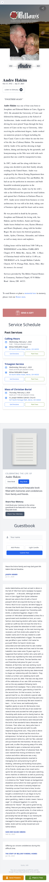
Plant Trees (34, 354)
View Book (11, 481)
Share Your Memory (14, 514)
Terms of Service (30, 872)
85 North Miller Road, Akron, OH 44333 (24, 349)
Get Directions (14, 354)
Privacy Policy (18, 872)
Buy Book (23, 481)
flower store (20, 296)
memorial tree (30, 293)
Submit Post (24, 553)
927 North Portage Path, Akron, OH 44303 (25, 400)
